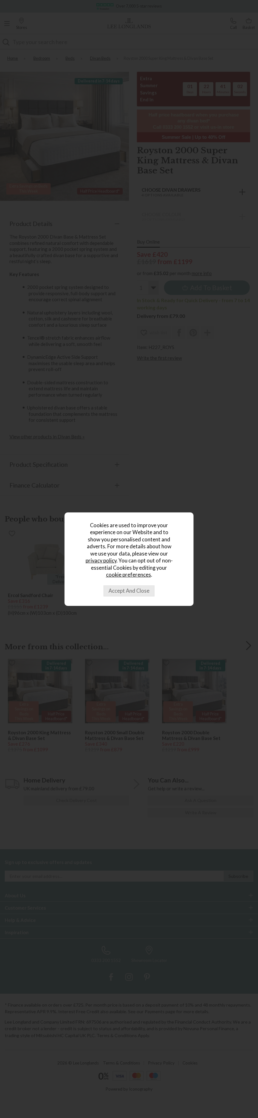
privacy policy (101, 560)
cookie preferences (128, 575)
